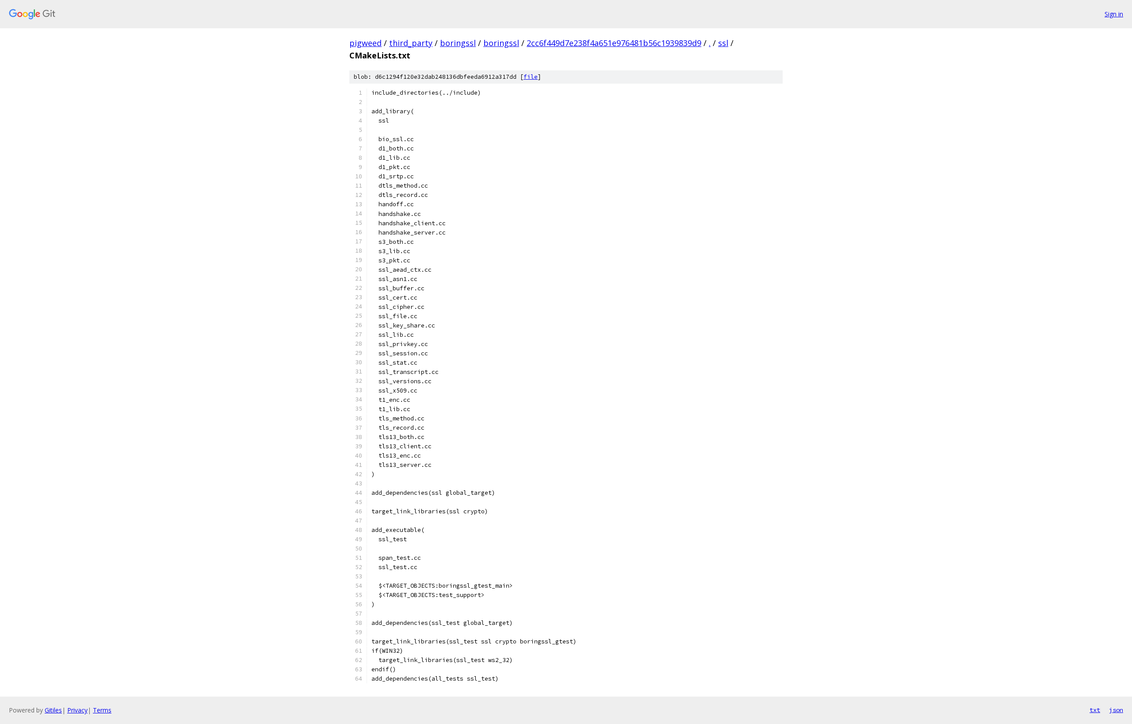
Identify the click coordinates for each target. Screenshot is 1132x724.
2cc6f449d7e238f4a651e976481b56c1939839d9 (614, 43)
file (531, 77)
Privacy (77, 710)
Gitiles (53, 710)
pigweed (365, 43)
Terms (102, 710)
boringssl (458, 43)
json (1116, 710)
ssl (723, 43)
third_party (410, 43)
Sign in (1114, 14)
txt (1095, 710)
